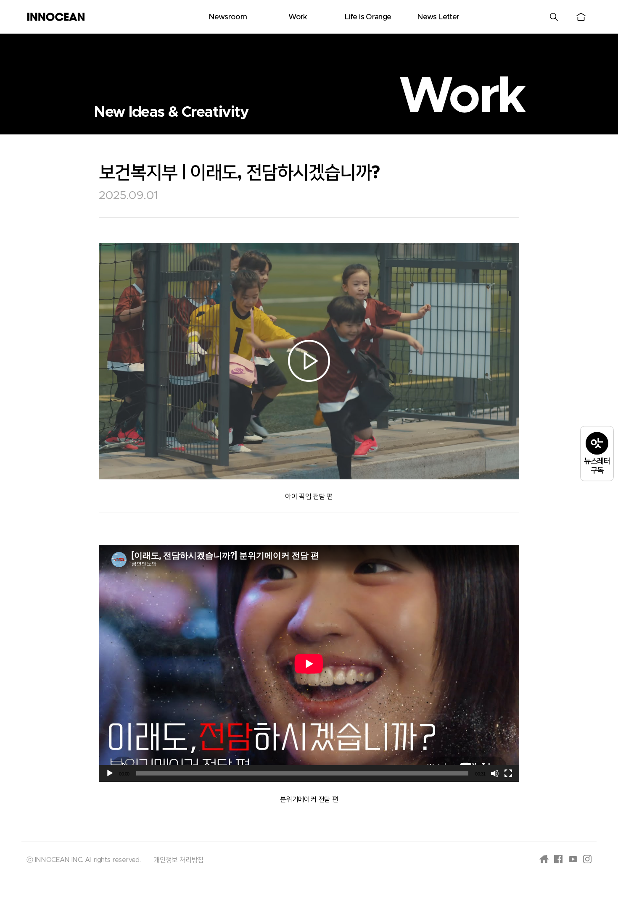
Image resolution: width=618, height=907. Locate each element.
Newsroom (228, 17)
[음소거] (495, 773)
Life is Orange (368, 17)
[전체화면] (508, 773)
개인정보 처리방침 (178, 860)
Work (297, 17)
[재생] (110, 773)
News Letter (438, 17)
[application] (309, 663)
